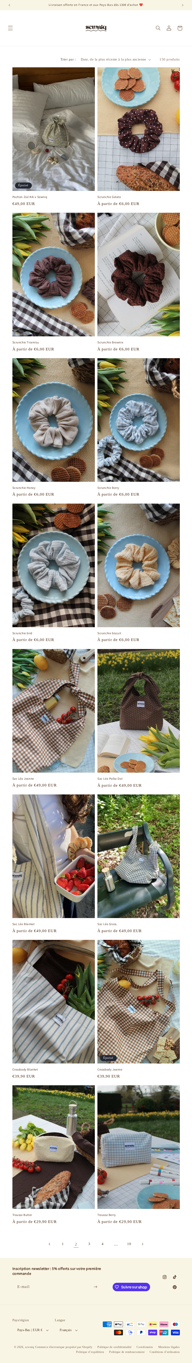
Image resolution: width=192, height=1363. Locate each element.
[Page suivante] (142, 1244)
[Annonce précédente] (9, 5)
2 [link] (76, 1244)
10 (129, 1244)
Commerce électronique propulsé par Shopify (63, 1347)
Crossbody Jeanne (109, 1069)
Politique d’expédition (90, 1352)
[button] (10, 28)
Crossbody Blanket (25, 1069)
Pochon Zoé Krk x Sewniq (29, 197)
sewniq (29, 1347)
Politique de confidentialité (114, 1347)
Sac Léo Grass (107, 924)
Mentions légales (169, 1347)
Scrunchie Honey (24, 488)
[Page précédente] (49, 1244)
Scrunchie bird (22, 633)
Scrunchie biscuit (109, 633)
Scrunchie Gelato (109, 197)
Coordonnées (145, 1347)
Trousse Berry (106, 1215)
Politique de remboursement (126, 1352)
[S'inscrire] (95, 1286)
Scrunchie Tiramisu (25, 342)
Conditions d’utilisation (165, 1352)
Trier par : (68, 59)
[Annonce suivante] (182, 5)
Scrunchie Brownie (110, 342)
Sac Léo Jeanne (23, 779)
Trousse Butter (22, 1215)
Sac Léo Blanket (23, 924)
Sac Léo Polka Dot (109, 779)
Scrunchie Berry (108, 488)
